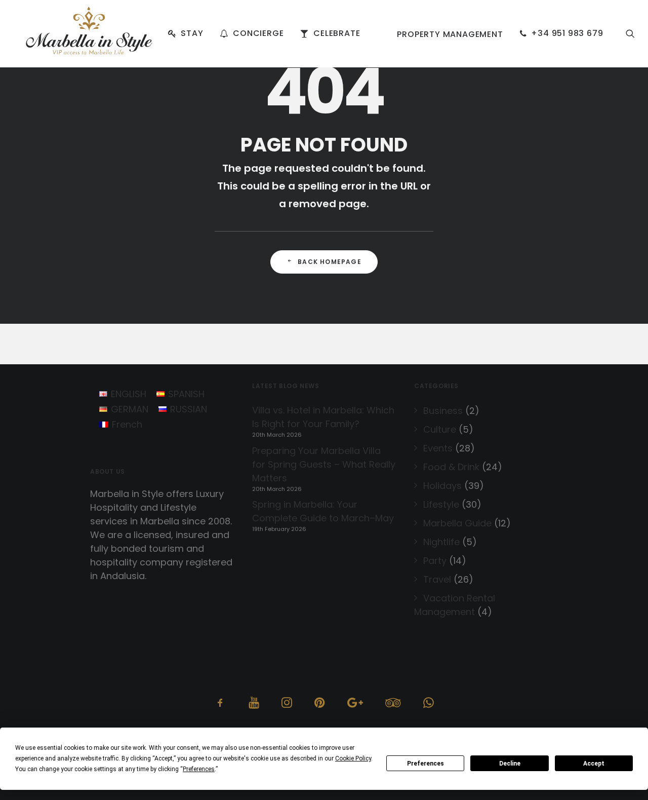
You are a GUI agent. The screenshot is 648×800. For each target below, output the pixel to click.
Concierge (258, 33)
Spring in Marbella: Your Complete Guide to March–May (323, 511)
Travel (437, 579)
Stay (192, 33)
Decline (509, 763)
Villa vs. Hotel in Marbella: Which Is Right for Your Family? (323, 417)
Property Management (450, 34)
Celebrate (336, 33)
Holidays (442, 485)
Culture (439, 429)
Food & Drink (451, 467)
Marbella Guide (457, 523)
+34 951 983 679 (567, 33)
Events (438, 448)
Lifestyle (441, 504)
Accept (593, 763)
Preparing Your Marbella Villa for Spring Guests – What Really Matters (323, 464)
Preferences (425, 763)
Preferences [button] (199, 769)
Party (435, 560)
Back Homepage (329, 261)
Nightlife (441, 542)
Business (443, 410)
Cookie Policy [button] (353, 758)
